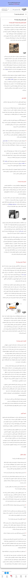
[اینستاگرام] (7, 573)
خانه (26, 14)
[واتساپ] (5, 573)
